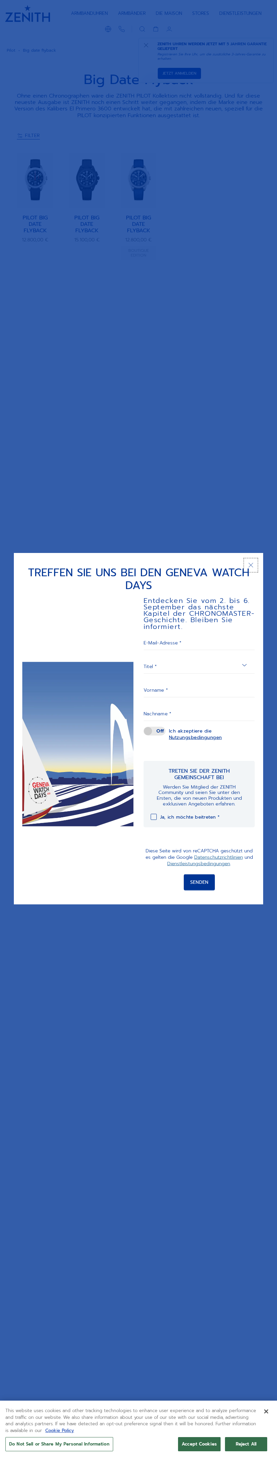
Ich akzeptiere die (195, 734)
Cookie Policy (59, 1430)
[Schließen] (250, 565)
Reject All (246, 1444)
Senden (199, 881)
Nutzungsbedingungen (195, 737)
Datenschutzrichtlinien (218, 857)
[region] (138, 1429)
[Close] (266, 1411)
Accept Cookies (199, 1444)
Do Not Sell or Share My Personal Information (59, 1444)
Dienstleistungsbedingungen (198, 863)
